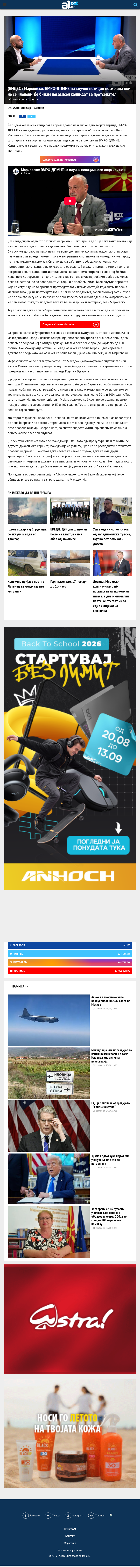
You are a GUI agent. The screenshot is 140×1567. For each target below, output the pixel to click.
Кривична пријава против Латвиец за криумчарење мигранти (26, 586)
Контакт (70, 1536)
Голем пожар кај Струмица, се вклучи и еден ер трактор (27, 534)
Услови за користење (70, 1550)
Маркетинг (70, 1543)
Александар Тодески (28, 108)
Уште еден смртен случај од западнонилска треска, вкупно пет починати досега (111, 536)
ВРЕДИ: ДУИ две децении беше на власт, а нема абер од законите (68, 534)
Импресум (70, 1528)
